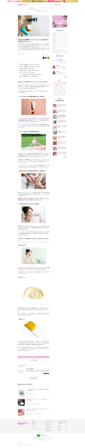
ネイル (54, 44)
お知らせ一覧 (47, 423)
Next (48, 362)
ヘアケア (54, 42)
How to (19, 53)
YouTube (59, 430)
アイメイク (54, 37)
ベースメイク (22, 52)
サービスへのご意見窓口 (48, 427)
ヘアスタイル (57, 89)
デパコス (60, 93)
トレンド (60, 87)
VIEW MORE (65, 76)
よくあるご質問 (47, 426)
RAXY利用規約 (47, 429)
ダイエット (55, 93)
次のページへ (33, 357)
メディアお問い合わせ (48, 424)
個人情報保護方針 (39, 438)
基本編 (65, 84)
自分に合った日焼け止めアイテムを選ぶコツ (27, 72)
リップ (35, 413)
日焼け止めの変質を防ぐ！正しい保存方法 (26, 68)
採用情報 (50, 438)
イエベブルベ (38, 413)
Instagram (59, 426)
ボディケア (54, 40)
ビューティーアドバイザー (36, 429)
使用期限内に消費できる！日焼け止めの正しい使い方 (28, 70)
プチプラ (35, 403)
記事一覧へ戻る (34, 378)
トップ (18, 14)
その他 (54, 48)
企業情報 (35, 438)
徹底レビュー (31, 413)
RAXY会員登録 (60, 423)
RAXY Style (22, 14)
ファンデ (38, 403)
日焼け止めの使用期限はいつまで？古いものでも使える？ (29, 64)
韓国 (27, 413)
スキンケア (54, 33)
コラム (54, 46)
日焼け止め (23, 53)
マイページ (33, 426)
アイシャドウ (55, 87)
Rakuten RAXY (22, 5)
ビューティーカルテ (35, 427)
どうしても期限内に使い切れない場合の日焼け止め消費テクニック (31, 74)
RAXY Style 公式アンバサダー (58, 84)
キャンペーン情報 (34, 424)
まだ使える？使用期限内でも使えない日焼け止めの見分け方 (30, 66)
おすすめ (31, 403)
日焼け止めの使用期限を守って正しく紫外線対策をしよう (29, 76)
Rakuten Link (60, 429)
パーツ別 (60, 91)
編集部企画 (64, 82)
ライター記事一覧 (46, 373)
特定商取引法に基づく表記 (49, 430)
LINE (58, 427)
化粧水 (64, 91)
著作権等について (45, 438)
